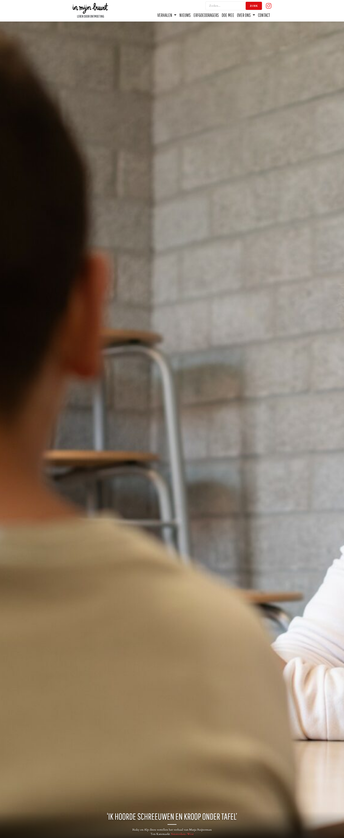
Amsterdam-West (182, 834)
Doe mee (228, 15)
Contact (264, 15)
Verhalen (165, 15)
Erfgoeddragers (206, 15)
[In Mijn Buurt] (91, 8)
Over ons (244, 15)
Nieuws (185, 15)
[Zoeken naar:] (234, 5)
